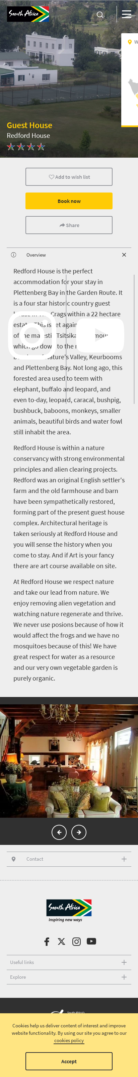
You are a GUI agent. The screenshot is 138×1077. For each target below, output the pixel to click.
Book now (69, 201)
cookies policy (69, 1040)
